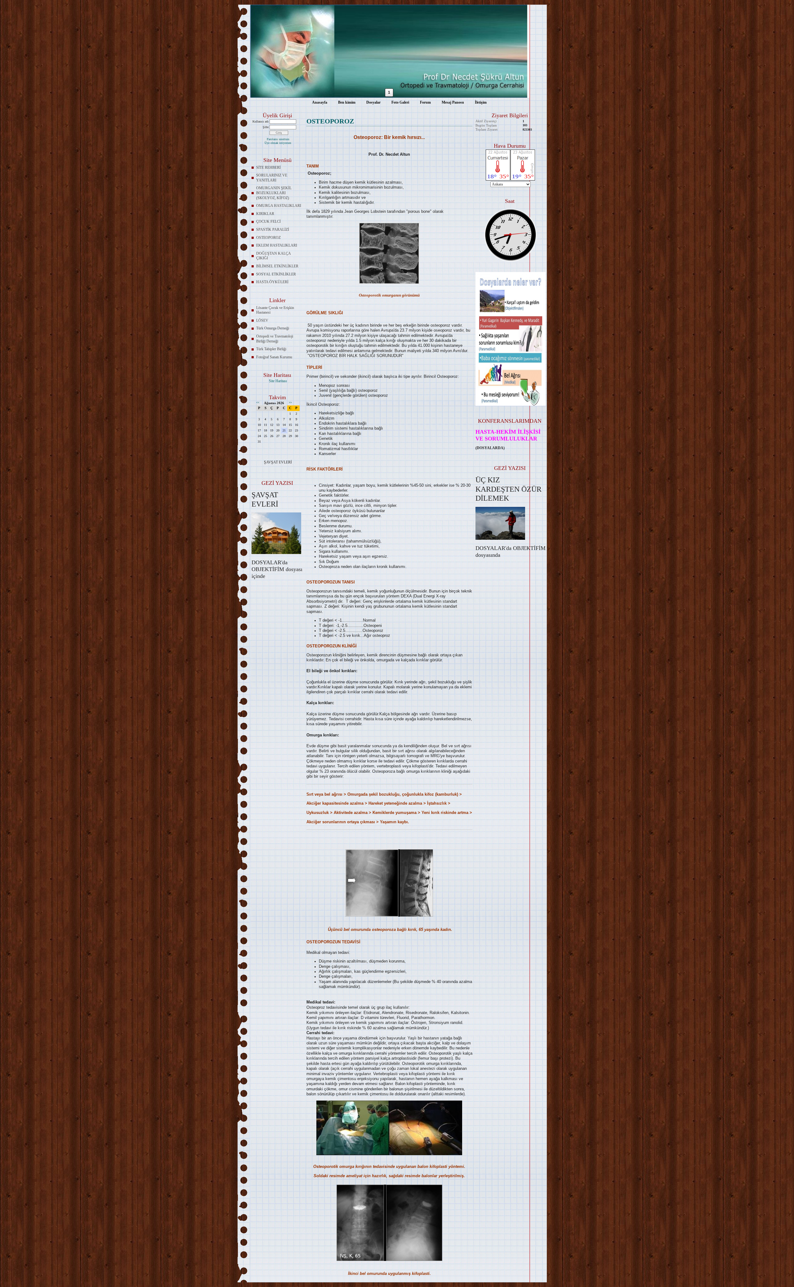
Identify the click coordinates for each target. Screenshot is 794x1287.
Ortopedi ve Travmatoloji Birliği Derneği (274, 338)
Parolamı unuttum (278, 139)
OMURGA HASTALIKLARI (278, 205)
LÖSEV (262, 320)
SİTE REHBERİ (268, 167)
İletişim (481, 102)
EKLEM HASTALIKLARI (276, 245)
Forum (425, 102)
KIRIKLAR (265, 214)
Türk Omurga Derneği (272, 328)
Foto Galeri (400, 102)
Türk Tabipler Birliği (271, 349)
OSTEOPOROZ (268, 237)
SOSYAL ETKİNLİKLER (276, 274)
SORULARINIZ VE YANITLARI (271, 177)
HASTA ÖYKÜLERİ (272, 282)
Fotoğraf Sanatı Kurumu (274, 357)
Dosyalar (373, 102)
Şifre (266, 127)
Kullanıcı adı (260, 121)
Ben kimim (346, 102)
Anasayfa (319, 102)
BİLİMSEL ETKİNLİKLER (277, 266)
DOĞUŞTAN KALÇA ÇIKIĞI (273, 256)
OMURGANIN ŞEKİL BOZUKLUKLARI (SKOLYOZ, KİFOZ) (274, 193)
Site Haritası (278, 381)
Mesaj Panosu (453, 102)
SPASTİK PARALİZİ (272, 229)
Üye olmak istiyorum (278, 143)
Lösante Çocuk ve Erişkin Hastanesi (275, 310)
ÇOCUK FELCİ (268, 221)
